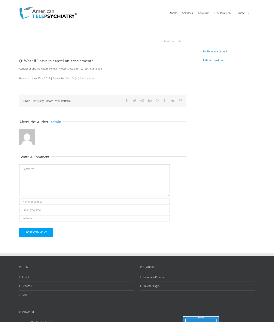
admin (26, 78)
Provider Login (151, 286)
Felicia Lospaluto (213, 60)
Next (181, 41)
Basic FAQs (71, 78)
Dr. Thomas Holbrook (215, 51)
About (25, 277)
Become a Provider (154, 277)
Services (26, 286)
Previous (169, 41)
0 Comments (87, 78)
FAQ (24, 295)
